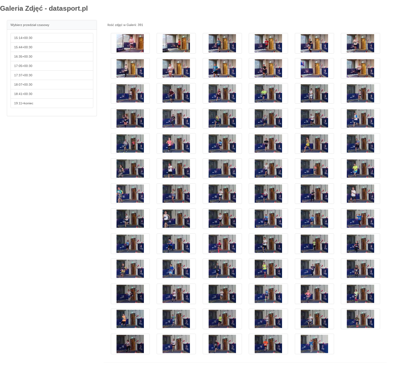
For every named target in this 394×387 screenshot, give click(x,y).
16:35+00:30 (23, 56)
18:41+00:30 (23, 94)
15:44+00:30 (23, 47)
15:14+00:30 (23, 38)
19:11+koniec (23, 103)
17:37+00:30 (23, 75)
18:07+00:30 (23, 84)
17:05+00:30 (23, 66)
